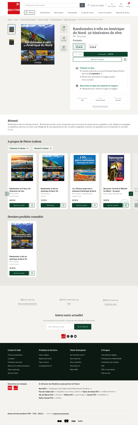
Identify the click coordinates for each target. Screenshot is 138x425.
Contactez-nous (110, 304)
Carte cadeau (44, 355)
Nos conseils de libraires (27, 304)
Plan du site (105, 373)
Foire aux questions (15, 355)
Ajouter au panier (19, 205)
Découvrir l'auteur (41, 148)
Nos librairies (75, 358)
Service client (13, 373)
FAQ (69, 304)
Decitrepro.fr (75, 366)
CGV (102, 366)
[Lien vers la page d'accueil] (14, 8)
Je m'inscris (82, 326)
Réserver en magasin (97, 59)
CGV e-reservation (108, 369)
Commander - (105, 54)
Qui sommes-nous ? (77, 355)
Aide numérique (14, 369)
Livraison (11, 358)
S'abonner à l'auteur (17, 148)
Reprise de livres (45, 358)
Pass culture (44, 362)
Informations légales (109, 355)
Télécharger (50, 205)
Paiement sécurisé (15, 362)
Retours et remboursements (19, 366)
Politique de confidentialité (111, 358)
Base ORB (74, 369)
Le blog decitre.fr (45, 366)
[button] (69, 125)
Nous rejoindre (75, 362)
